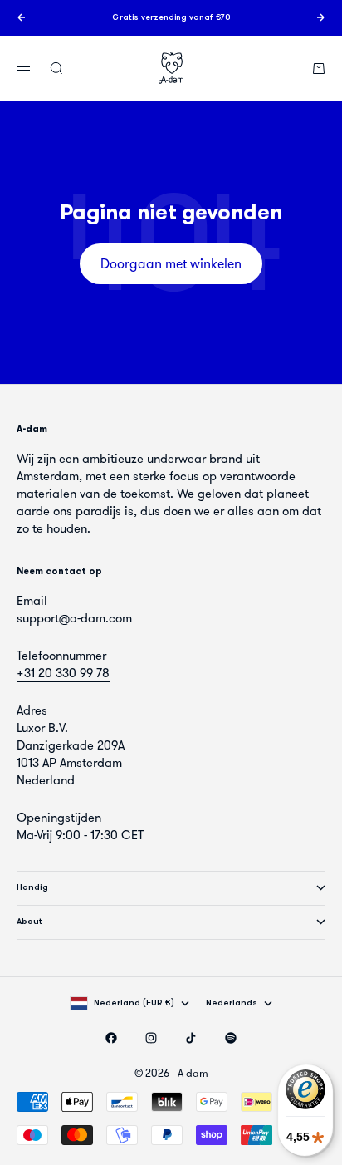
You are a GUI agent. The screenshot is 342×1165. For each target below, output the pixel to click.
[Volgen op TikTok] (191, 1038)
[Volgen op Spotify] (230, 1038)
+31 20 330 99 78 (63, 673)
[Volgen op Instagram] (151, 1038)
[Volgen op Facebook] (111, 1038)
